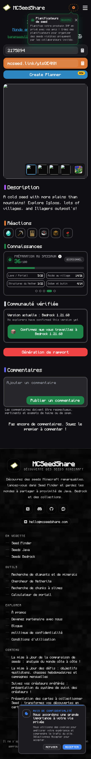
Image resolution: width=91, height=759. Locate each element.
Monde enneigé (25, 29)
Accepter (72, 747)
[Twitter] (27, 505)
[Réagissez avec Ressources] (20, 233)
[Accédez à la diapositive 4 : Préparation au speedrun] (48, 288)
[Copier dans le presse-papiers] (82, 50)
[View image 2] (43, 170)
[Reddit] (63, 505)
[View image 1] (31, 170)
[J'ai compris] (76, 20)
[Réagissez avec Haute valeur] (8, 233)
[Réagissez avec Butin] (56, 233)
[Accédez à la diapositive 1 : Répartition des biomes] (36, 288)
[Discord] (39, 505)
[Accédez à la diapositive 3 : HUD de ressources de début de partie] (44, 288)
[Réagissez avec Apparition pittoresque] (68, 233)
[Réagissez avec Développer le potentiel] (32, 233)
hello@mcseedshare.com (48, 518)
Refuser (52, 747)
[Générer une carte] (78, 170)
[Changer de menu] (85, 7)
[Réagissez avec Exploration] (44, 233)
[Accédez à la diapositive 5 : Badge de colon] (53, 288)
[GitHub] (51, 505)
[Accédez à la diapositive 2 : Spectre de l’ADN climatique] (40, 288)
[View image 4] (66, 170)
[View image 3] (54, 170)
